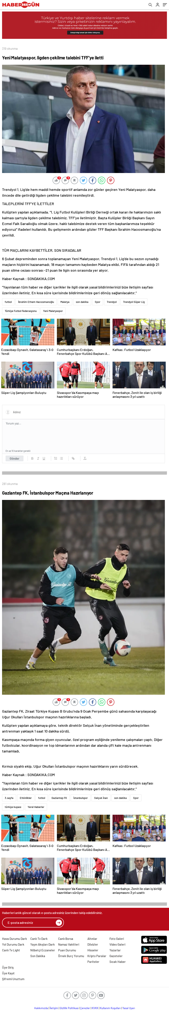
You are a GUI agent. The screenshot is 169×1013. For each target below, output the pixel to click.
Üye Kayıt (8, 973)
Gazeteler (116, 956)
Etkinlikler (26, 798)
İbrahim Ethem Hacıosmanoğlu (36, 301)
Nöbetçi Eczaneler (42, 950)
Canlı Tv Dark (39, 938)
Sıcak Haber (117, 961)
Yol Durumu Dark (13, 944)
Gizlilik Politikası (69, 1008)
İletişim (54, 1008)
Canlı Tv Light (11, 950)
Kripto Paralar (96, 956)
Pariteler (93, 961)
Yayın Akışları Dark (42, 944)
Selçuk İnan (101, 798)
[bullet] (61, 458)
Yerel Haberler (36, 807)
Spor (97, 301)
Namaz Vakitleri (68, 944)
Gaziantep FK (59, 798)
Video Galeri (117, 944)
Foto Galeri (116, 938)
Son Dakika (37, 956)
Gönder (14, 458)
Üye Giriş (8, 967)
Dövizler (92, 944)
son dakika (82, 301)
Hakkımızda (41, 1008)
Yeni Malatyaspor (53, 311)
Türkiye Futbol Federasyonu (21, 311)
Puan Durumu (67, 950)
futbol (8, 301)
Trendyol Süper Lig (134, 301)
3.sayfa (9, 798)
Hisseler (92, 950)
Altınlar (92, 938)
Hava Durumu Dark (14, 938)
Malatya (64, 301)
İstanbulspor (80, 798)
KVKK (95, 1008)
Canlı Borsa (65, 938)
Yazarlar (115, 950)
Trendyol (112, 301)
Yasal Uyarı (128, 1008)
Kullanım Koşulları (110, 1008)
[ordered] (56, 458)
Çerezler (85, 1008)
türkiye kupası (13, 807)
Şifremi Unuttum (13, 979)
